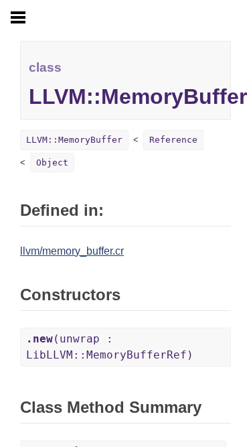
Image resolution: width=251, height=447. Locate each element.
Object (52, 162)
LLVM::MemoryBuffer (74, 140)
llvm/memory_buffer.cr (72, 251)
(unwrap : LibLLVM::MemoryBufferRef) (109, 346)
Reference (173, 140)
